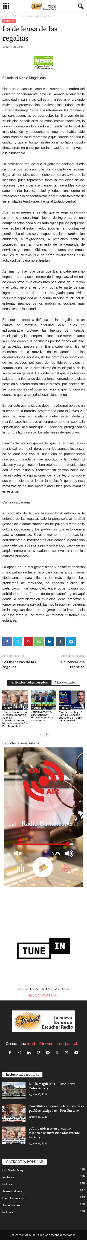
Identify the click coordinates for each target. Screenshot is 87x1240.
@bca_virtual (43, 995)
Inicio (5, 16)
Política (16, 16)
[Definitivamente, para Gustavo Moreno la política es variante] (44, 700)
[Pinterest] (28, 641)
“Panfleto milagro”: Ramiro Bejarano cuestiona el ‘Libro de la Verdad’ (71, 716)
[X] (17, 641)
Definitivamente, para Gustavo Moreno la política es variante (42, 716)
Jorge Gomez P (12, 1205)
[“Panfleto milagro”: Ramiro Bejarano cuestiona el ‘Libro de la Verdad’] (72, 700)
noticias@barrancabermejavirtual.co (54, 1044)
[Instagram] (20, 1053)
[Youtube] (77, 1053)
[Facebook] (7, 641)
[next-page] (46, 733)
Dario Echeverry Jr (14, 1198)
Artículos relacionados (29, 682)
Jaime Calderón (12, 1191)
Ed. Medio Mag (12, 1170)
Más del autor (66, 682)
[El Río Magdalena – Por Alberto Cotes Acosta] (14, 1090)
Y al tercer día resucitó (72, 664)
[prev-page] (41, 733)
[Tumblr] (60, 641)
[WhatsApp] (39, 641)
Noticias (37, 707)
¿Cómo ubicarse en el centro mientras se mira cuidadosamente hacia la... (54, 1133)
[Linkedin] (49, 641)
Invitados (8, 1177)
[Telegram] (71, 641)
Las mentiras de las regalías (19, 664)
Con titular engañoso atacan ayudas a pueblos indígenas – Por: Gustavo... (56, 1108)
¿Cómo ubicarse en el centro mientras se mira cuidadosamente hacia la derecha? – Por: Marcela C (14, 719)
